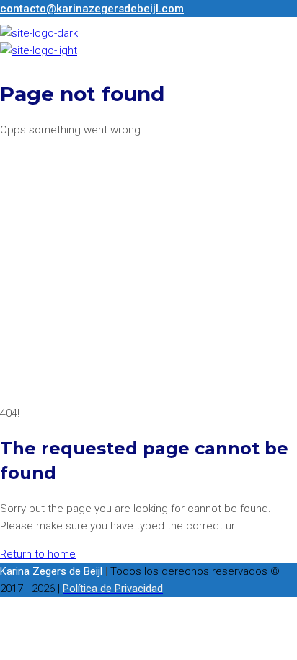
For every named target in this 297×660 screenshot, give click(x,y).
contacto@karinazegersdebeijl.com (92, 8)
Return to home (38, 553)
